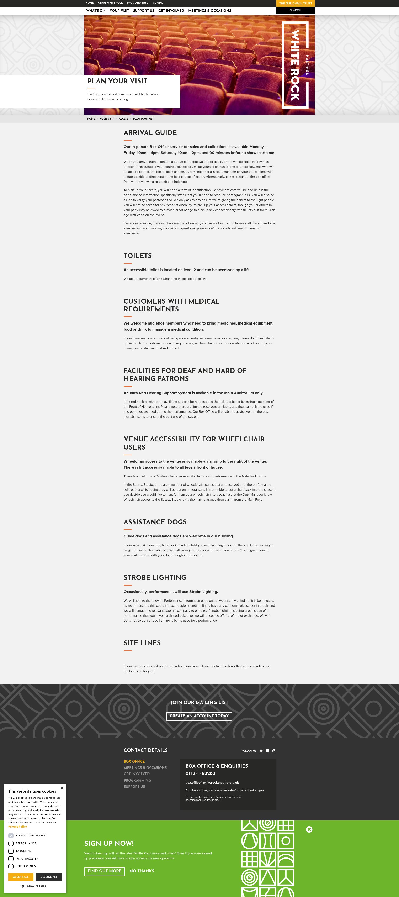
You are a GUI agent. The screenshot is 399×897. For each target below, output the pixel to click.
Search (295, 10)
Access (123, 119)
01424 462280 (200, 773)
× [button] (61, 788)
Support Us (143, 11)
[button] (35, 886)
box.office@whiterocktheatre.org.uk (212, 783)
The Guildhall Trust (295, 3)
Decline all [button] (49, 877)
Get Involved (171, 11)
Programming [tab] (137, 780)
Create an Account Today (199, 716)
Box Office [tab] (134, 762)
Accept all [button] (21, 877)
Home (90, 3)
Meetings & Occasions (209, 11)
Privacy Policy (17, 826)
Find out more (105, 871)
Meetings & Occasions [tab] (145, 768)
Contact (159, 3)
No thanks (141, 871)
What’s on (96, 11)
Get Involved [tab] (137, 774)
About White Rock (110, 3)
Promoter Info (138, 3)
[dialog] (35, 838)
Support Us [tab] (134, 787)
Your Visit (119, 11)
